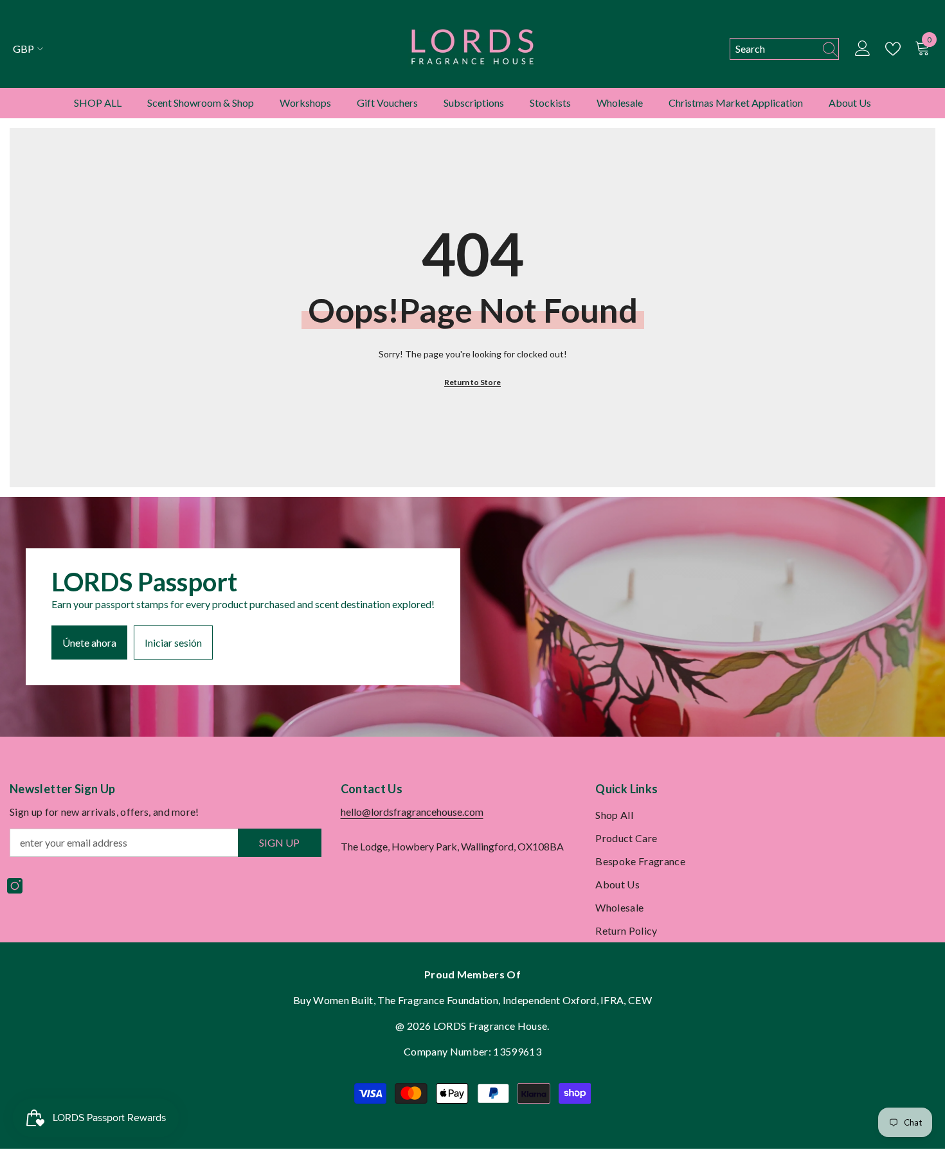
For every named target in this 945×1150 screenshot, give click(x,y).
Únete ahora (89, 642)
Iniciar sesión (173, 642)
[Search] (784, 49)
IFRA (612, 1000)
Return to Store (472, 382)
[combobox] (772, 49)
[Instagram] (14, 885)
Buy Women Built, (335, 1000)
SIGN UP (279, 842)
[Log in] (862, 49)
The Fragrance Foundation (437, 1000)
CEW (640, 1000)
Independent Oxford (550, 1000)
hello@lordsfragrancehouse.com (412, 811)
